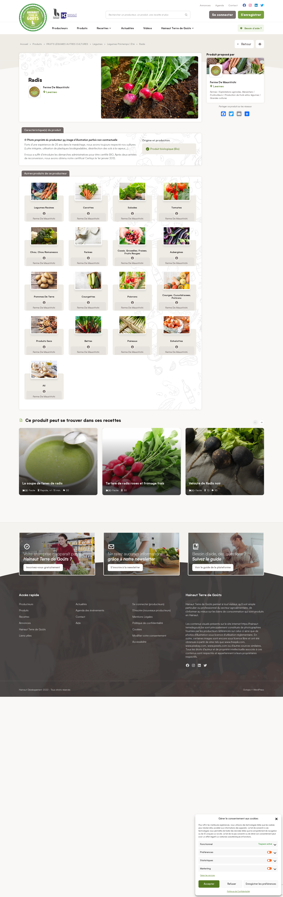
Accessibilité (139, 641)
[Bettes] (88, 324)
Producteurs (60, 28)
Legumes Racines (44, 207)
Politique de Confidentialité (238, 891)
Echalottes (176, 341)
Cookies (137, 629)
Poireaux (132, 341)
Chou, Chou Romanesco (44, 251)
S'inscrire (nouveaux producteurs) (151, 610)
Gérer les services (207, 875)
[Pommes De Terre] (44, 280)
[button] (276, 818)
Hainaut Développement (30, 689)
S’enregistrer (251, 15)
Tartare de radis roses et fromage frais (135, 483)
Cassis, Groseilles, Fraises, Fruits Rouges (132, 252)
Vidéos (147, 28)
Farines (88, 251)
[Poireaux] (132, 324)
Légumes (98, 43)
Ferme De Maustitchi (56, 87)
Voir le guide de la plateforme (213, 567)
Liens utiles (25, 635)
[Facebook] (223, 114)
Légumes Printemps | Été (121, 43)
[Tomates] (176, 191)
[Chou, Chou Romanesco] (44, 235)
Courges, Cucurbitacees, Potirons (176, 296)
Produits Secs (44, 341)
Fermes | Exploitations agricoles (225, 91)
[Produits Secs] (44, 324)
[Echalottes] (176, 324)
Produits (82, 28)
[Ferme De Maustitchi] (235, 66)
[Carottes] (88, 191)
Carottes (88, 207)
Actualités (127, 28)
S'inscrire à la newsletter (125, 567)
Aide (78, 623)
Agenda (219, 5)
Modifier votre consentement (149, 635)
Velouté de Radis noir (205, 483)
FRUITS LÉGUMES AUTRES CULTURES (67, 43)
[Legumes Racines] (44, 191)
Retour (245, 44)
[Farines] (88, 235)
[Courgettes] (88, 280)
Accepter (209, 883)
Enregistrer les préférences (261, 883)
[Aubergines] (176, 235)
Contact (233, 5)
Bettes (88, 341)
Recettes (102, 28)
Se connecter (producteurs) (148, 604)
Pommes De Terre (44, 296)
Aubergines (176, 251)
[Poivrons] (132, 280)
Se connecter (222, 15)
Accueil (24, 43)
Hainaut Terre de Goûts (176, 28)
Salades (132, 207)
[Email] (239, 114)
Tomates (176, 207)
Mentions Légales (142, 616)
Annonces (205, 5)
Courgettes (88, 296)
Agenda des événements (90, 610)
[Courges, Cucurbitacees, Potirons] (176, 280)
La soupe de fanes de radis (42, 483)
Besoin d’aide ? (253, 28)
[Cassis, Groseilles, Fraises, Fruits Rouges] (132, 235)
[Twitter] (231, 114)
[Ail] (44, 369)
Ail (44, 385)
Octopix (247, 689)
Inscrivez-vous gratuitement (43, 567)
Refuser (231, 883)
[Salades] (132, 191)
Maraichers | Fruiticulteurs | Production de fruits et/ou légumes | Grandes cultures (235, 94)
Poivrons (132, 296)
